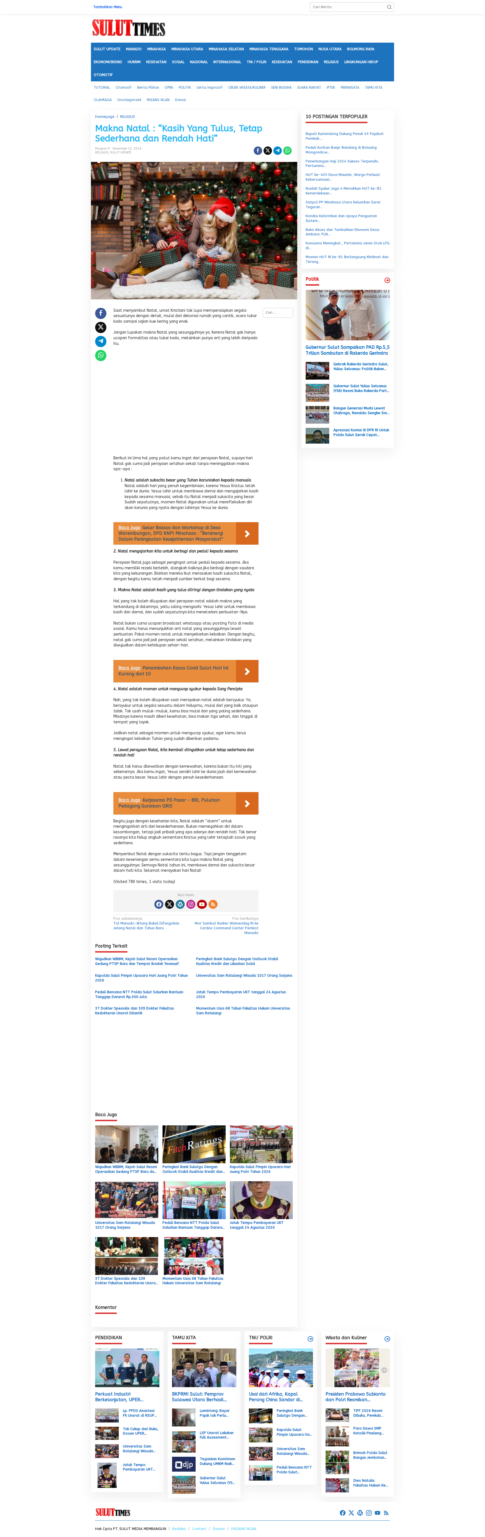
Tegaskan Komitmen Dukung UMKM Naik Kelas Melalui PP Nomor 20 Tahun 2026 (217, 1461)
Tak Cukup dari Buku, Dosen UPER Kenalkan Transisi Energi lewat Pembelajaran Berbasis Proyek (140, 1431)
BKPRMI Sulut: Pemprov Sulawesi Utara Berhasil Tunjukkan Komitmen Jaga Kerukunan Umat (200, 1397)
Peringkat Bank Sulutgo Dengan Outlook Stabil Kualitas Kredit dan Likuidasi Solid (237, 961)
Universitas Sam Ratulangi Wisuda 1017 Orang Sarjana (244, 975)
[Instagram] (190, 904)
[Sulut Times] (128, 28)
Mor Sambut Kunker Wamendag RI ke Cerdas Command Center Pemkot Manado (226, 925)
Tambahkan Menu (107, 7)
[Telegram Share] (277, 150)
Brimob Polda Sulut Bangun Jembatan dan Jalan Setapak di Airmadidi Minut (370, 1455)
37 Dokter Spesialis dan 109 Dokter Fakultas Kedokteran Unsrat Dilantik (134, 1010)
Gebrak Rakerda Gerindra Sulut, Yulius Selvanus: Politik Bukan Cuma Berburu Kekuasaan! (360, 366)
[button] (389, 7)
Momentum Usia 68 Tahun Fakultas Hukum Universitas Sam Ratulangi (243, 1010)
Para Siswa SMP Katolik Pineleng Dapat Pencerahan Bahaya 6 (369, 1431)
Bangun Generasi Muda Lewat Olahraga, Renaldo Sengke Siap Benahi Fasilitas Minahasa (361, 411)
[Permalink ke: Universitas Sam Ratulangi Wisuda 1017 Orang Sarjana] (126, 1200)
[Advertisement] (185, 402)
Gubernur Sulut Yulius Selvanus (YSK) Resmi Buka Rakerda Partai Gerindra (361, 388)
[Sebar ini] (258, 150)
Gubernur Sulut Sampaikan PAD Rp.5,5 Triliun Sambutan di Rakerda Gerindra (348, 350)
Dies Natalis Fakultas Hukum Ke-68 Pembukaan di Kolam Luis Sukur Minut (370, 1483)
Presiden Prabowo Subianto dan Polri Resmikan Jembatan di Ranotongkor (356, 1397)
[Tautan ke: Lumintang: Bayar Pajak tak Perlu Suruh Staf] (184, 1417)
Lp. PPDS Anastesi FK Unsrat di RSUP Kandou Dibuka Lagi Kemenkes (140, 1413)
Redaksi (179, 1529)
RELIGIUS (101, 152)
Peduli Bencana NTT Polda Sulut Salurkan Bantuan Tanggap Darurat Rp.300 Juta (139, 994)
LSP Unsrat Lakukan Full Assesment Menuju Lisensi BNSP (217, 1435)
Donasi (219, 1529)
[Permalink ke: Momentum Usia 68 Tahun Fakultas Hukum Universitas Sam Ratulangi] (194, 1255)
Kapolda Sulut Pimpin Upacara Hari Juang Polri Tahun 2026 (141, 977)
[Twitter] (169, 904)
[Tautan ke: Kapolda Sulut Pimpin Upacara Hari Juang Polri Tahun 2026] (261, 1435)
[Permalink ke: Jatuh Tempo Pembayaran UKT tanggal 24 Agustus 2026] (261, 1200)
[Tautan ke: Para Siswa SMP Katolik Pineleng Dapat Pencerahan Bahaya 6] (337, 1436)
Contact (199, 1529)
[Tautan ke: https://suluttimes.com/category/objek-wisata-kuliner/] (387, 1339)
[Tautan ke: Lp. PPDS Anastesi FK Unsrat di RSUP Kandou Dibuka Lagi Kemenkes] (107, 1415)
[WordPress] (180, 904)
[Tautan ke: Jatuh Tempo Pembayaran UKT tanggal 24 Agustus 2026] (107, 1475)
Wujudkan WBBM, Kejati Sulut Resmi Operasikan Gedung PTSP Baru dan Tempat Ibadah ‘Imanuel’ (137, 961)
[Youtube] (202, 904)
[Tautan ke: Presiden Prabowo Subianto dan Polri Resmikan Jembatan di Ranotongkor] (358, 1367)
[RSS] (213, 904)
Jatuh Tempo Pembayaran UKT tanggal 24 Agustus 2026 (241, 994)
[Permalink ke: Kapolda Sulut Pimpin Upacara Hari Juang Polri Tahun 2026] (261, 1144)
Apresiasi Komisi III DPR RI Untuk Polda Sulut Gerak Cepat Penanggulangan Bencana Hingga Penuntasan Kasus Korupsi (361, 432)
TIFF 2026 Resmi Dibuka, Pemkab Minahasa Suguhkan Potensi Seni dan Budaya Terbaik (370, 1413)
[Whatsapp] (287, 150)
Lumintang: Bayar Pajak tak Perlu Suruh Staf (215, 1413)
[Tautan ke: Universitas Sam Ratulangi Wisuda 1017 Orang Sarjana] (107, 1451)
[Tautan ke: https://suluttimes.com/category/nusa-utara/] (387, 280)
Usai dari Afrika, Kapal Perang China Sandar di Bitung (274, 1397)
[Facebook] (158, 904)
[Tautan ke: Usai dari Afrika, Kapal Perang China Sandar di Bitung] (281, 1367)
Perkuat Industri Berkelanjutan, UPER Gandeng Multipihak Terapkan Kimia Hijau (118, 1397)
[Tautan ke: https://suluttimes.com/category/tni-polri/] (310, 1339)
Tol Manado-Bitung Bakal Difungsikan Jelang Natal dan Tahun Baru (146, 923)
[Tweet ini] (268, 150)
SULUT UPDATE (120, 152)
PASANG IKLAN (243, 1529)
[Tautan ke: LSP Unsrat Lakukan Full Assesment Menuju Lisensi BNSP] (184, 1441)
